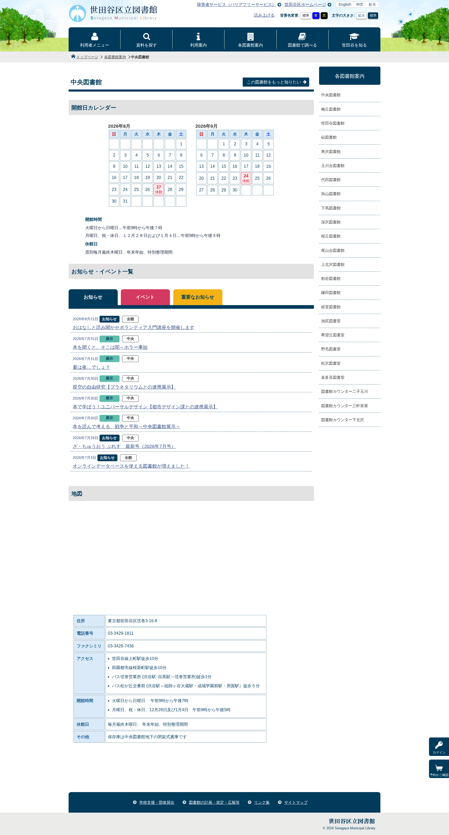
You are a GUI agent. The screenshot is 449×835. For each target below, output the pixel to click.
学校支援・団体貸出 (156, 802)
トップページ (87, 57)
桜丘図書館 (331, 236)
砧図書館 (329, 137)
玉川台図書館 (333, 165)
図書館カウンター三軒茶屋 (344, 405)
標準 (305, 15)
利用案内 (198, 45)
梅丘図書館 (331, 109)
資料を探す (146, 45)
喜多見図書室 (333, 377)
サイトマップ (296, 802)
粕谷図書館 (331, 278)
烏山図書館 (331, 193)
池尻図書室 (331, 321)
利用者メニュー (94, 45)
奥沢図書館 (331, 151)
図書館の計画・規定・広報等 (214, 802)
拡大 (361, 15)
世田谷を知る (354, 45)
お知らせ (93, 297)
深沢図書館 (331, 222)
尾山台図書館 (333, 250)
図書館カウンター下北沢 (342, 419)
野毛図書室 (331, 349)
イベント (145, 297)
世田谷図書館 (333, 123)
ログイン (439, 752)
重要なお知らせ (197, 297)
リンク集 (262, 802)
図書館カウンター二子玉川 (344, 391)
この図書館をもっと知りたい (274, 82)
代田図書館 (331, 179)
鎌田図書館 (331, 292)
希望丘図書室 (333, 335)
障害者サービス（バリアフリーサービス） (236, 4)
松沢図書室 (331, 363)
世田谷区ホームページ (305, 4)
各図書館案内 (250, 45)
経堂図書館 (331, 307)
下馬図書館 (331, 208)
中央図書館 (331, 95)
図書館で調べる (302, 45)
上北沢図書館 (333, 264)
